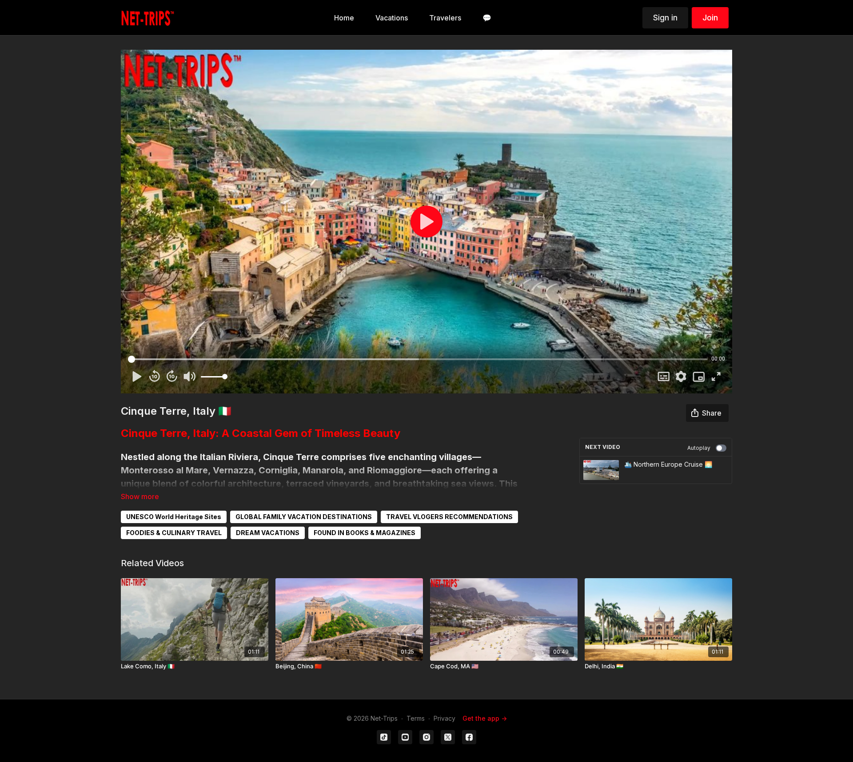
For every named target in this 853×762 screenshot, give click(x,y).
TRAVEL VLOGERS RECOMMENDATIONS (449, 516)
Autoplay (698, 447)
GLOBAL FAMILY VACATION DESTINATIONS (303, 516)
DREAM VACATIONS (267, 532)
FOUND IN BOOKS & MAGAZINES (364, 532)
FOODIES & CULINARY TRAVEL (174, 532)
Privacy (444, 718)
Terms (416, 718)
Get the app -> (484, 718)
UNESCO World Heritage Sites (173, 516)
